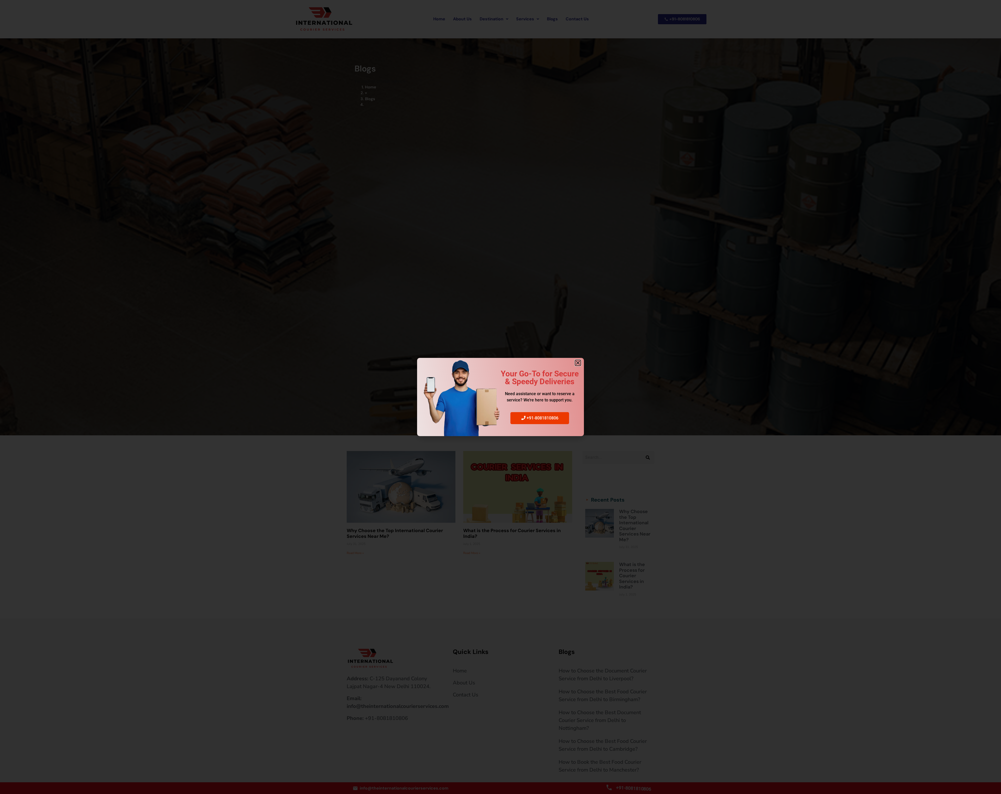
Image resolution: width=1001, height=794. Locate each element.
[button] (578, 362)
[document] (500, 397)
